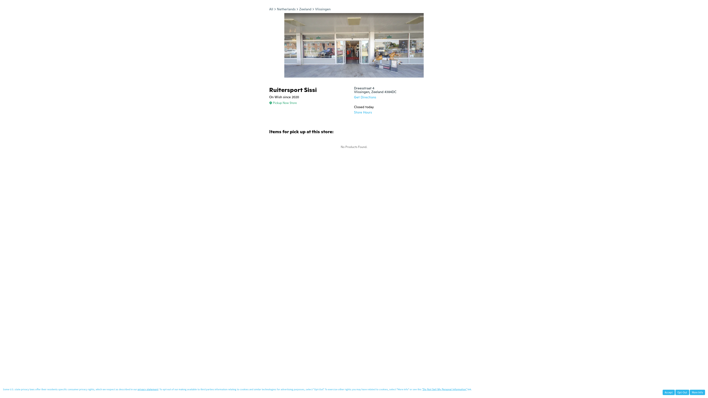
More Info (697, 392)
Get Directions (365, 97)
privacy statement (148, 389)
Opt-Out (682, 392)
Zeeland (305, 9)
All (271, 9)
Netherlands (286, 9)
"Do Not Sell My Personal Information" (444, 389)
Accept (669, 392)
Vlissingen (323, 9)
